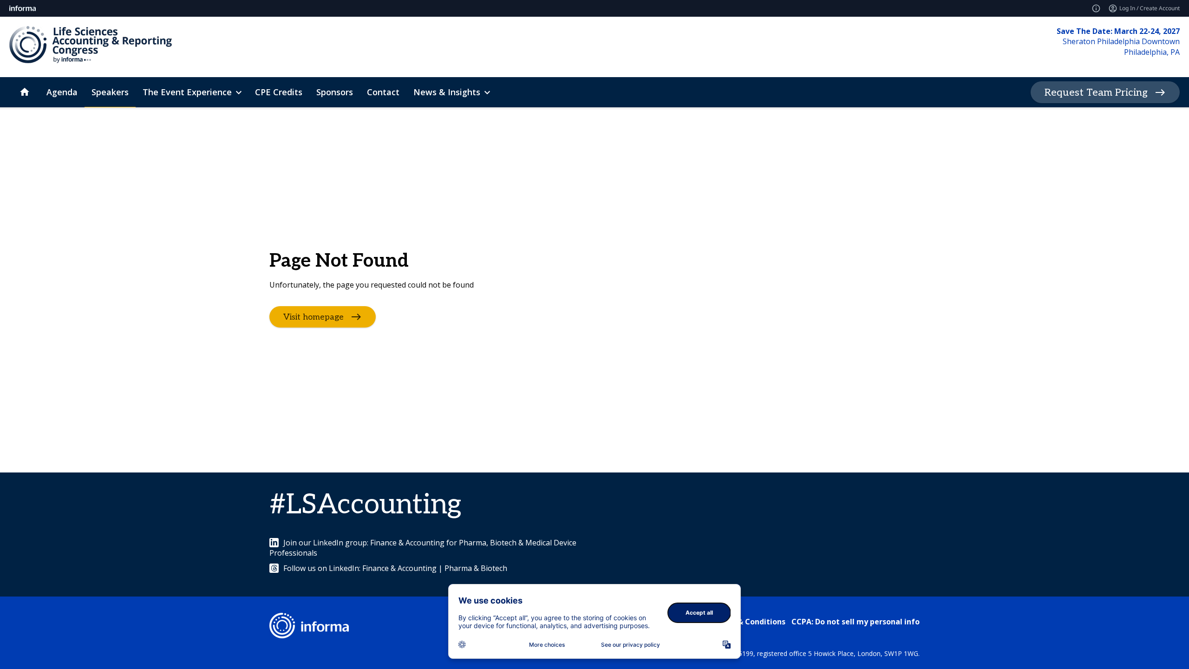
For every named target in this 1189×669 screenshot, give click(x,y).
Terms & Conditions (748, 622)
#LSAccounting (365, 505)
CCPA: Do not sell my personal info (855, 622)
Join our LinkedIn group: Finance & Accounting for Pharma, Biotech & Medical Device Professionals (422, 548)
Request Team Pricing (1096, 92)
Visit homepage (313, 317)
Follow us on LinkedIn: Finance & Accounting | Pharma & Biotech (395, 568)
